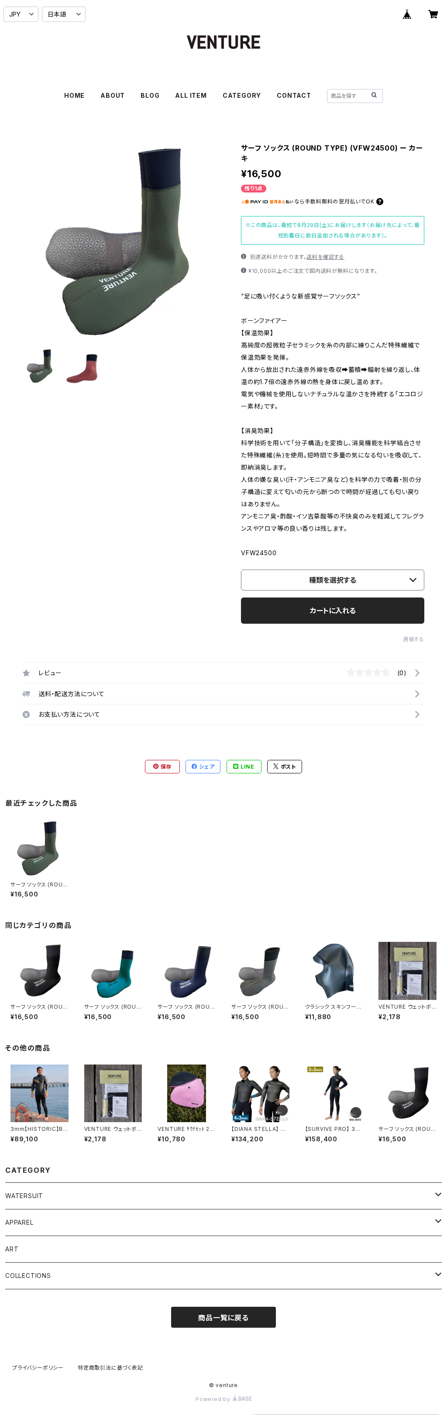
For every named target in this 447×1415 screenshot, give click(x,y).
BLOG (150, 95)
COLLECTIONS (28, 1275)
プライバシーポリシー (38, 1367)
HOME (74, 95)
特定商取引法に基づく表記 (110, 1367)
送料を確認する (325, 257)
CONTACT (294, 95)
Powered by (214, 1399)
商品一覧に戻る (223, 1317)
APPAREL (19, 1222)
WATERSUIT (24, 1195)
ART (11, 1249)
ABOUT (112, 95)
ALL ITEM (190, 95)
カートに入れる (333, 610)
